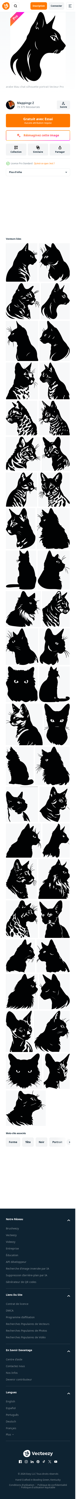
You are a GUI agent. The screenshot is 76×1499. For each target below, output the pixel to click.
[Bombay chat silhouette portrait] (23, 1234)
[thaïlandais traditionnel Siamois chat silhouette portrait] (19, 1081)
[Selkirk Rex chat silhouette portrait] (23, 1123)
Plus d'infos (15, 172)
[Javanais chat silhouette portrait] (21, 998)
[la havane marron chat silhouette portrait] (21, 768)
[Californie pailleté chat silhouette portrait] (21, 1198)
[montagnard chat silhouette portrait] (47, 1080)
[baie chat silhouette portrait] (50, 1273)
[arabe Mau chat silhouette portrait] (21, 262)
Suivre (63, 107)
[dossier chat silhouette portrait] (51, 885)
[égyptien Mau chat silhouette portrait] (22, 462)
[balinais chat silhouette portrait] (19, 1270)
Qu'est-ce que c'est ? (44, 163)
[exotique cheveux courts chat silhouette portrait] (22, 961)
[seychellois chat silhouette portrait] (52, 1391)
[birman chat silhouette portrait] (23, 848)
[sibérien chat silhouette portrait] (21, 1314)
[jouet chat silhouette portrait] (19, 885)
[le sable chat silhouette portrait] (24, 1038)
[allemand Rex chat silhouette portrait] (22, 1430)
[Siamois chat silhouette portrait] (21, 923)
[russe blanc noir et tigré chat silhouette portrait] (22, 808)
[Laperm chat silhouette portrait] (22, 726)
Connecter (56, 5)
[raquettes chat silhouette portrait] (22, 1161)
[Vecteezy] (6, 6)
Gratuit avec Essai (38, 120)
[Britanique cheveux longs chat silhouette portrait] (22, 1465)
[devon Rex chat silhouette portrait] (21, 1393)
